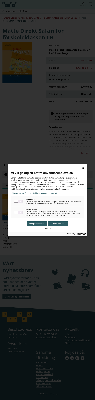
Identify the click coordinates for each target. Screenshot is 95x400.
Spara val (47, 229)
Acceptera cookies (36, 223)
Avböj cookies (58, 223)
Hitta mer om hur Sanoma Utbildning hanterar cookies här (34, 193)
